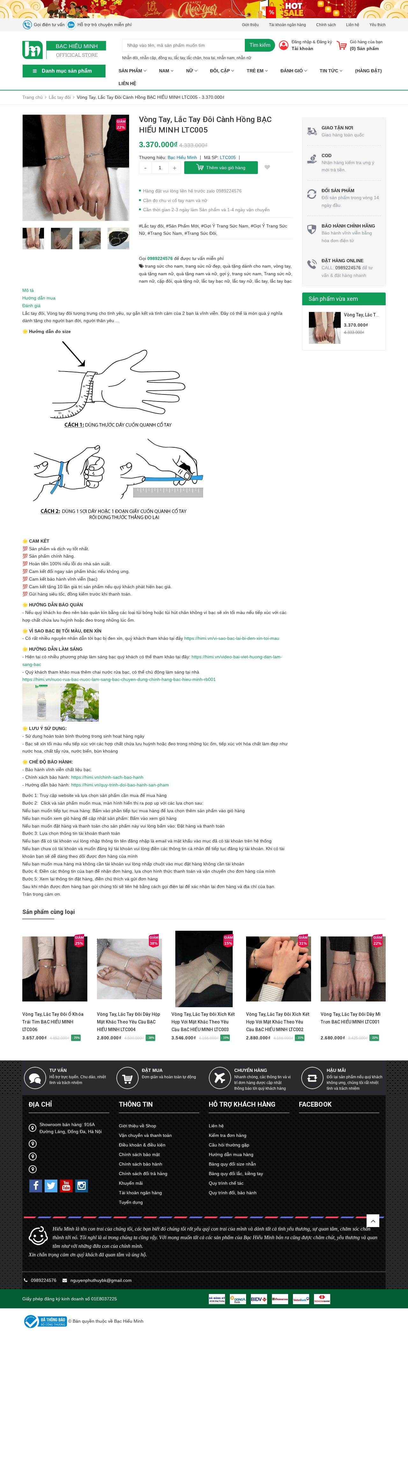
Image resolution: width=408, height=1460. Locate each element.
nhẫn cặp (148, 58)
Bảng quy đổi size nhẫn (232, 1164)
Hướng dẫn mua (38, 297)
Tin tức (329, 70)
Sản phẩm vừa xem (333, 298)
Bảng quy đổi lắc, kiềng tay (236, 1173)
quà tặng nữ (186, 281)
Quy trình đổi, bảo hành (233, 1192)
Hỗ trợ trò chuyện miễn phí (104, 24)
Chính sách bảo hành (140, 1164)
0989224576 (160, 258)
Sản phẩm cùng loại (48, 911)
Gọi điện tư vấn (49, 24)
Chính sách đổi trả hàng (143, 1173)
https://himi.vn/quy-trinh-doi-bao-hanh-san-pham (120, 784)
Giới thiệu (250, 25)
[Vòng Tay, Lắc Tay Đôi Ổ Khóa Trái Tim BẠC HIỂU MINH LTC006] (54, 969)
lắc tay (179, 58)
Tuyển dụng (131, 1202)
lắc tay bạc (281, 281)
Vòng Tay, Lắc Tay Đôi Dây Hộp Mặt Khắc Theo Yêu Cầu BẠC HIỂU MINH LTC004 (128, 1022)
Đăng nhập (301, 42)
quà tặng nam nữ (156, 273)
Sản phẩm (131, 70)
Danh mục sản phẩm (67, 71)
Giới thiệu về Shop (137, 1125)
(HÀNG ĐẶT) (368, 70)
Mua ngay (43, 1004)
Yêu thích (377, 25)
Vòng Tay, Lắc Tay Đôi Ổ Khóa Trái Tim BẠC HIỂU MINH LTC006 (53, 1022)
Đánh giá (31, 305)
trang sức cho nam (164, 266)
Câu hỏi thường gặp (229, 1144)
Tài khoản (302, 48)
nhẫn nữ (244, 58)
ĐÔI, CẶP (220, 70)
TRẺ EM (256, 70)
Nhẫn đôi (130, 58)
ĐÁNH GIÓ (292, 70)
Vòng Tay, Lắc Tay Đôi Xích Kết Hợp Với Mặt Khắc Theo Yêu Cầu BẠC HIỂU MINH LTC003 (203, 1022)
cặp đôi (164, 281)
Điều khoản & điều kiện (142, 1144)
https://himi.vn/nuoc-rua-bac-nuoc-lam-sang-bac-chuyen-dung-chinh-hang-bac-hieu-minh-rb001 (119, 679)
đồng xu (165, 58)
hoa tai (209, 58)
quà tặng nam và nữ (196, 273)
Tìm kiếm (260, 45)
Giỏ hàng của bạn (366, 42)
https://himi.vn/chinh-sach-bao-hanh (107, 777)
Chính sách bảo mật (139, 1154)
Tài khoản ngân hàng (287, 25)
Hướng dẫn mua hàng (231, 1154)
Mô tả (28, 290)
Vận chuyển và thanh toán (145, 1135)
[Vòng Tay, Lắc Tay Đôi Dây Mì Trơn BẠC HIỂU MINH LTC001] (353, 969)
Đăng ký (324, 42)
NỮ (190, 70)
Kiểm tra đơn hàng (227, 1135)
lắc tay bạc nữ (215, 281)
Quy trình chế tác (226, 1183)
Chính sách (326, 25)
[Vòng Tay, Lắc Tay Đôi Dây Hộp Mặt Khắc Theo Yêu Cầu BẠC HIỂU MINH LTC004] (129, 969)
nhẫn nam (226, 58)
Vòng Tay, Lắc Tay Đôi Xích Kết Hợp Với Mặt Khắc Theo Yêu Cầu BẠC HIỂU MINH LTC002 (277, 1022)
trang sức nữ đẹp (203, 266)
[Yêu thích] (267, 167)
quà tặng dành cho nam (247, 266)
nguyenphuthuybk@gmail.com (101, 1280)
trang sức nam (246, 273)
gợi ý (224, 273)
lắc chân (194, 58)
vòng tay (281, 266)
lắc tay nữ (242, 281)
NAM (165, 70)
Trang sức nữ (277, 273)
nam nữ (147, 281)
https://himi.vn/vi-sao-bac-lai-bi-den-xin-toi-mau (231, 638)
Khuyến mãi (131, 1183)
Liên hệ (352, 25)
